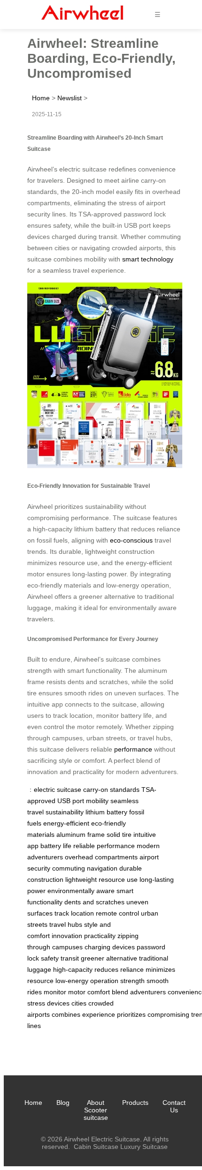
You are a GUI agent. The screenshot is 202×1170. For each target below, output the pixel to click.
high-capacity (73, 969)
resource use (118, 879)
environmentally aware (81, 890)
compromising (168, 1014)
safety (50, 958)
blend (120, 992)
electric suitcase (57, 789)
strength (132, 980)
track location (74, 913)
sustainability (65, 812)
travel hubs (65, 924)
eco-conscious (131, 540)
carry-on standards (111, 789)
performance (133, 749)
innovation (67, 935)
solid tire (119, 834)
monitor (55, 992)
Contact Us (174, 1106)
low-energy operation (86, 980)
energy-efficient (66, 823)
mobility (97, 801)
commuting (68, 868)
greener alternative (109, 958)
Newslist (69, 98)
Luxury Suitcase (144, 1146)
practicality (100, 935)
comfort (98, 992)
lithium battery (106, 812)
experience (98, 1014)
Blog (63, 1102)
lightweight (81, 879)
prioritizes (131, 1014)
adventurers (148, 992)
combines (66, 1014)
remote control (117, 913)
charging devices (110, 947)
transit (70, 958)
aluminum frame (80, 834)
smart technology (147, 259)
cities (78, 1003)
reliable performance (104, 846)
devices (58, 1003)
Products (135, 1102)
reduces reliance (119, 969)
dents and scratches (94, 902)
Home (41, 98)
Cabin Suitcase (96, 1146)
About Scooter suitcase (96, 1110)
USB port (70, 801)
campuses (67, 947)
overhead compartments (101, 857)
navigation (102, 868)
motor (76, 992)
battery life (55, 846)
